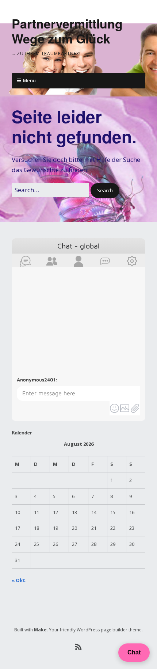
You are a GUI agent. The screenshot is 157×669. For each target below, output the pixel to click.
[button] (105, 190)
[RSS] (78, 647)
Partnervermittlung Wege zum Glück (67, 31)
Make (40, 630)
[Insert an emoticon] (115, 408)
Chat (134, 652)
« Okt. (19, 580)
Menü (29, 80)
